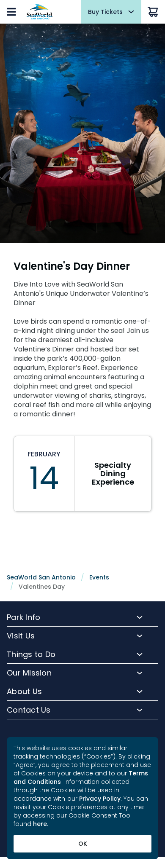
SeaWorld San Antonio (41, 577)
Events (99, 577)
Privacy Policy (100, 798)
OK (82, 843)
